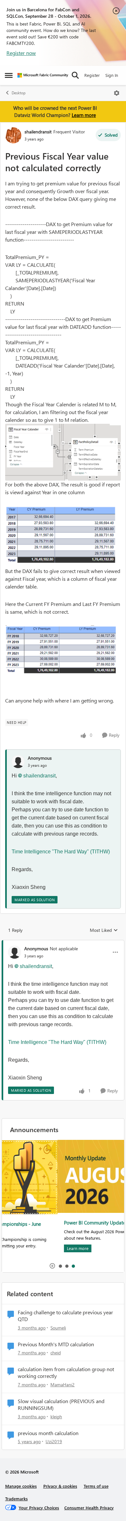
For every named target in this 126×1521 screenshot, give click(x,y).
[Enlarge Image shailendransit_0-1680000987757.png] (63, 452)
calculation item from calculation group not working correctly (66, 1372)
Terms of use (96, 1486)
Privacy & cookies (60, 1486)
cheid (55, 1352)
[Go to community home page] (42, 75)
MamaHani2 (62, 1384)
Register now (21, 52)
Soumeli (58, 1328)
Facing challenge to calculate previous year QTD (65, 1315)
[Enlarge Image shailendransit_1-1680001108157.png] (63, 537)
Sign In (111, 75)
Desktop (19, 92)
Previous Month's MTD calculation (56, 1344)
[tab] (60, 1266)
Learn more (84, 115)
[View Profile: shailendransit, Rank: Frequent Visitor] (13, 135)
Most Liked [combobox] (104, 930)
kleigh (56, 1416)
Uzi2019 (54, 1441)
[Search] (75, 75)
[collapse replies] (63, 943)
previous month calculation (48, 1433)
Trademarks (16, 1498)
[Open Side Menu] (9, 75)
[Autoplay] (52, 1266)
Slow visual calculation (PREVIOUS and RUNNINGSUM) (61, 1404)
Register (92, 75)
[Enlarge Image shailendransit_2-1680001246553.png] (63, 652)
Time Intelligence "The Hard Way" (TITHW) (61, 851)
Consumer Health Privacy (89, 1507)
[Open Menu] (116, 93)
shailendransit (38, 132)
